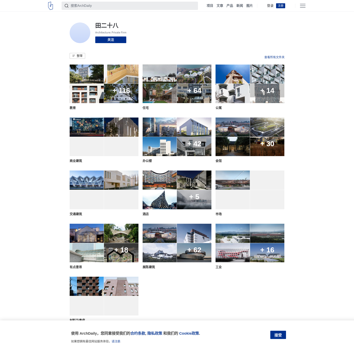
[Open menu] (302, 5)
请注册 (116, 341)
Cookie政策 (189, 333)
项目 (210, 6)
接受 (278, 335)
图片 (249, 6)
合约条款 (137, 333)
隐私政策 (154, 333)
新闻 (239, 6)
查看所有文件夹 (274, 57)
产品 (229, 6)
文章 (220, 6)
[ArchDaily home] (50, 6)
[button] (77, 56)
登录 (270, 6)
